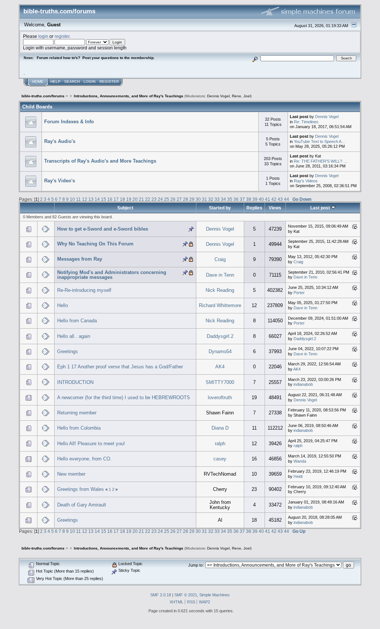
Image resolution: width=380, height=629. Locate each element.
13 (91, 199)
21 (141, 199)
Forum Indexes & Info (69, 121)
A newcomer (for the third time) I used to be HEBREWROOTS (123, 397)
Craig (220, 259)
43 (280, 199)
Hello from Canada (77, 320)
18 (122, 199)
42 (273, 199)
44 (286, 199)
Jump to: (196, 565)
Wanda (300, 461)
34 (223, 199)
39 (255, 199)
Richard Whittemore (220, 305)
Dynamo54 (220, 351)
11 (78, 199)
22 (147, 199)
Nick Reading (220, 290)
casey (219, 459)
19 (128, 199)
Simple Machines (214, 595)
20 (135, 199)
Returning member (76, 412)
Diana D (220, 428)
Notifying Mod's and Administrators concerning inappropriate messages (111, 275)
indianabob (303, 384)
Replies (254, 207)
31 (204, 199)
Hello (62, 305)
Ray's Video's (59, 180)
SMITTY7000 (220, 382)
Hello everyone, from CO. (84, 459)
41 (267, 199)
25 (166, 199)
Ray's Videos (306, 181)
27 (179, 199)
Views (275, 207)
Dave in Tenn (220, 275)
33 (217, 199)
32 (210, 199)
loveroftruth (220, 397)
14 (97, 199)
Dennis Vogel (218, 96)
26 (173, 199)
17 (116, 199)
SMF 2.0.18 (160, 595)
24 (160, 199)
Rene (236, 96)
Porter (299, 292)
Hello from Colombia (79, 428)
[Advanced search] (255, 58)
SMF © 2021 (185, 595)
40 (261, 199)
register (62, 36)
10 (72, 199)
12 (84, 199)
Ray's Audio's (59, 141)
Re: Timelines (306, 122)
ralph (220, 443)
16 (109, 199)
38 (248, 199)
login (43, 36)
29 (191, 199)
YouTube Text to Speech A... (319, 141)
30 (198, 199)
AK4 (220, 366)
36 (236, 199)
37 (242, 199)
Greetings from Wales (80, 489)
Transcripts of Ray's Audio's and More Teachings (100, 161)
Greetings (67, 351)
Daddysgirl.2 (220, 336)
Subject (125, 207)
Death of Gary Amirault (81, 505)
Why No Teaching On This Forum (95, 244)
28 (185, 199)
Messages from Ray (79, 259)
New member (71, 474)
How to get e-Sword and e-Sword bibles (102, 229)
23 (154, 199)
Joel (246, 96)
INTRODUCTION (75, 382)
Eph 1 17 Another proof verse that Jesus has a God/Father (120, 366)
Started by (220, 207)
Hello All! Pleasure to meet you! (91, 443)
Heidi (298, 476)
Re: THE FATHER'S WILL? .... (321, 161)
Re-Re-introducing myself (84, 290)
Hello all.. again (73, 336)
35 (229, 199)
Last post (320, 207)
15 (103, 199)
